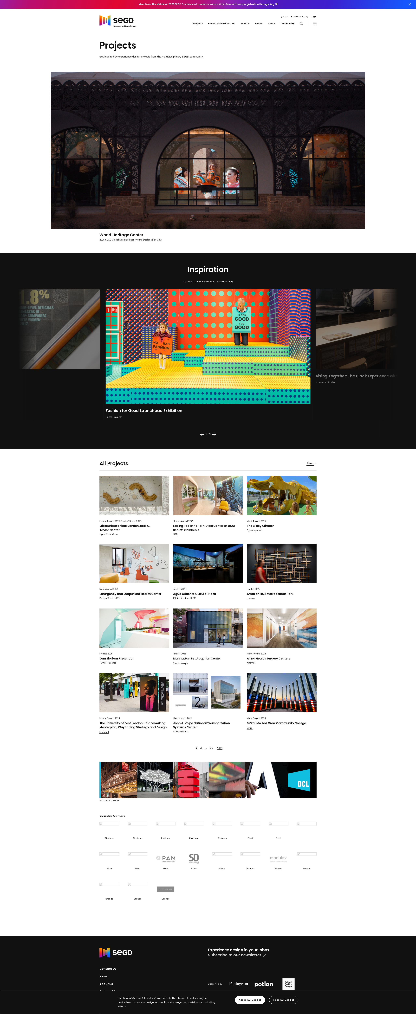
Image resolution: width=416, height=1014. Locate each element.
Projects (198, 23)
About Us (106, 984)
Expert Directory (299, 16)
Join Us (285, 16)
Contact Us (107, 969)
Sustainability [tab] (225, 281)
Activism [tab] (188, 281)
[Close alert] (409, 4)
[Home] (117, 20)
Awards (245, 23)
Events (259, 23)
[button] (304, 23)
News (103, 976)
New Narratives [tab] (205, 281)
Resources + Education (221, 23)
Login (314, 16)
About (271, 23)
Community (287, 23)
